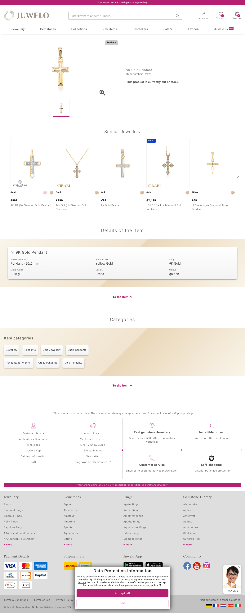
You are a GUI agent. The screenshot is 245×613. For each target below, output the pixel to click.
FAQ (33, 462)
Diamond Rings (13, 510)
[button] (204, 16)
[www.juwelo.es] (231, 605)
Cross (100, 274)
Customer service (152, 465)
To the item (120, 297)
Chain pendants (77, 350)
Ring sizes (33, 445)
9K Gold (175, 263)
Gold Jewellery (52, 350)
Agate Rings (131, 504)
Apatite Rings (131, 522)
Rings (7, 504)
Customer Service (33, 433)
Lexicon (193, 29)
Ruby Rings (11, 522)
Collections (79, 29)
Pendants (30, 350)
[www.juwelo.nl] (223, 605)
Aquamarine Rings (134, 527)
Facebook (187, 566)
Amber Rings (131, 510)
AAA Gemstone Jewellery (19, 533)
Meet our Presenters (92, 439)
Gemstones (48, 29)
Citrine (68, 539)
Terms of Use (42, 600)
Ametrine (69, 522)
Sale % (167, 29)
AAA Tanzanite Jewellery (19, 539)
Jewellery (18, 29)
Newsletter (93, 456)
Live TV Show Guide (92, 445)
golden (174, 274)
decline (82, 582)
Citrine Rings (131, 533)
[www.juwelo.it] (238, 605)
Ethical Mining (93, 451)
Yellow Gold (104, 263)
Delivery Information (33, 456)
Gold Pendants (73, 363)
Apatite (68, 527)
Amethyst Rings (133, 516)
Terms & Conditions (16, 600)
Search (178, 16)
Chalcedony (190, 533)
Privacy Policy (64, 600)
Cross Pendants (48, 363)
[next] (237, 176)
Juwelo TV (223, 29)
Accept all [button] (122, 593)
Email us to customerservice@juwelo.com (152, 471)
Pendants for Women (18, 363)
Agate (67, 504)
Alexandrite (71, 510)
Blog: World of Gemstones (91, 462)
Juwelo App (33, 451)
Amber (187, 510)
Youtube (197, 566)
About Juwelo (92, 433)
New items (109, 29)
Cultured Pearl (192, 539)
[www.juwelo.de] (209, 605)
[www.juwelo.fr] (216, 605)
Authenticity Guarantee (33, 439)
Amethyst (70, 516)
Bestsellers (140, 29)
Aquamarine (71, 533)
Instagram (206, 566)
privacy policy (150, 585)
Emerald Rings (13, 516)
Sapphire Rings (13, 527)
